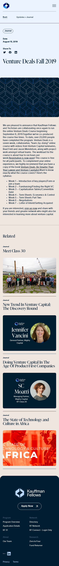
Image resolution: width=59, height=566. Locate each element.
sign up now (30, 208)
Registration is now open (21, 158)
